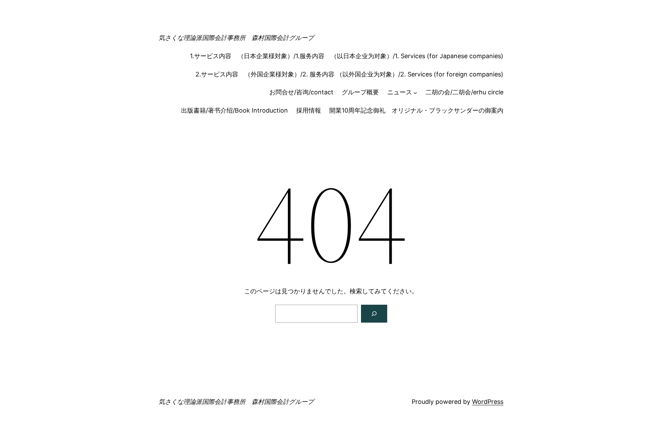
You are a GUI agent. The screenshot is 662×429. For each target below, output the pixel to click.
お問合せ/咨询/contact (301, 92)
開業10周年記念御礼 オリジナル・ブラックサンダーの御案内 (416, 110)
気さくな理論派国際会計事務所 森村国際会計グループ (236, 37)
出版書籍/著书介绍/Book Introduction (234, 110)
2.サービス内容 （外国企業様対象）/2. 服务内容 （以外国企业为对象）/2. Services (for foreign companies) (349, 74)
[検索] (374, 314)
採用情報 (308, 110)
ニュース (399, 92)
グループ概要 (360, 92)
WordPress (487, 401)
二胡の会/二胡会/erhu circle (464, 92)
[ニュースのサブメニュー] (415, 92)
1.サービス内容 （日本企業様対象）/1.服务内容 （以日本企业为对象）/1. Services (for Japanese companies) (346, 56)
